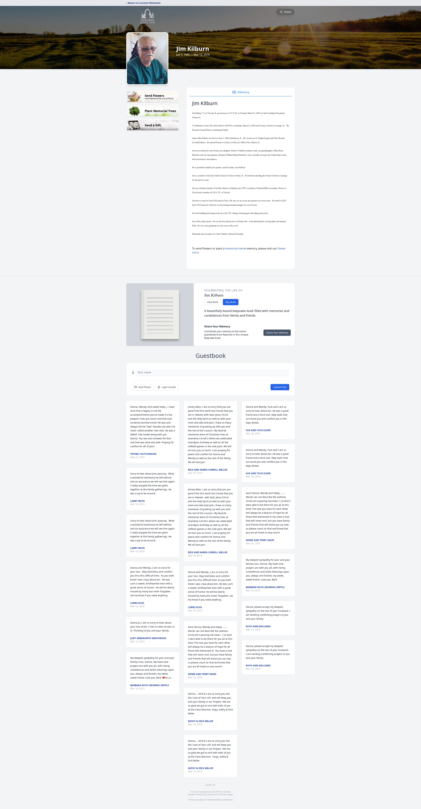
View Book (212, 302)
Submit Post (279, 387)
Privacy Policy (201, 794)
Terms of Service (219, 794)
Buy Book (231, 302)
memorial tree (234, 248)
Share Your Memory (277, 332)
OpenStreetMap (214, 799)
